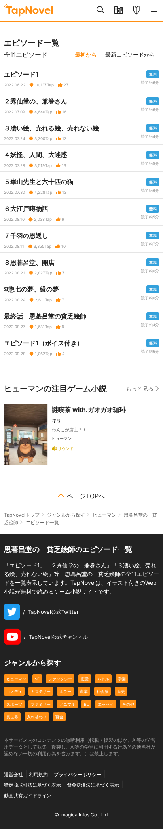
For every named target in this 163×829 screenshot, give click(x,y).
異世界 (12, 716)
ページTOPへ (86, 496)
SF (37, 678)
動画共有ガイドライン (27, 795)
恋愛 (85, 678)
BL (86, 704)
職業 (84, 691)
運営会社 (13, 774)
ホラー (65, 691)
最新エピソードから (130, 54)
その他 (128, 704)
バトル (103, 678)
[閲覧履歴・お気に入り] (118, 10)
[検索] (101, 10)
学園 (122, 678)
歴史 (121, 691)
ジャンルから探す (66, 515)
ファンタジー (60, 678)
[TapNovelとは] (136, 10)
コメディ (14, 691)
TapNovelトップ (22, 515)
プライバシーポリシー (77, 774)
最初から (86, 54)
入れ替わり (37, 716)
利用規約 (38, 774)
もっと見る (140, 388)
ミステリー (41, 691)
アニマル (67, 704)
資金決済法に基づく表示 (93, 785)
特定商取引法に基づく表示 (32, 785)
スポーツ (14, 704)
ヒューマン (104, 515)
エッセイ (106, 704)
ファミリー (41, 704)
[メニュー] (154, 10)
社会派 (102, 691)
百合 (59, 716)
